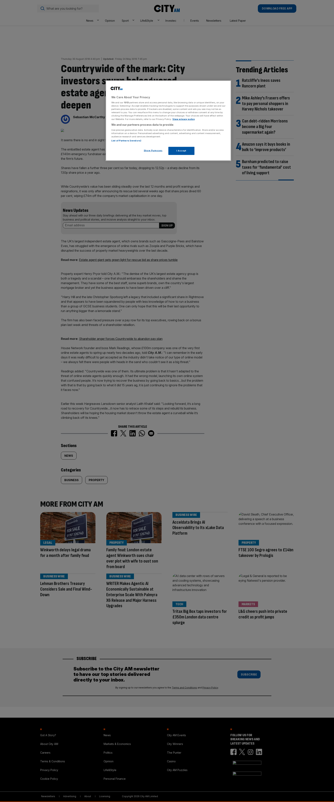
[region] (168, 120)
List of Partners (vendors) (126, 140)
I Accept (181, 150)
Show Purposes (153, 150)
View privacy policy (183, 119)
